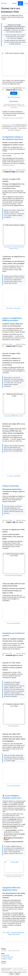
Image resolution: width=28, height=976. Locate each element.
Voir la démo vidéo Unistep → (14, 308)
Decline (17, 973)
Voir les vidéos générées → (14, 623)
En (26, 3)
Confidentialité (5, 955)
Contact (3, 963)
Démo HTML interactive (13, 97)
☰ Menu (20, 3)
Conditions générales (7, 957)
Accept (11, 973)
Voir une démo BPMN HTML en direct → (14, 416)
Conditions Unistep (6, 959)
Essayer (14, 93)
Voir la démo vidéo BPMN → (14, 476)
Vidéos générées (13, 101)
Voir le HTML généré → (14, 726)
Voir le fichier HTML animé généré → (14, 575)
